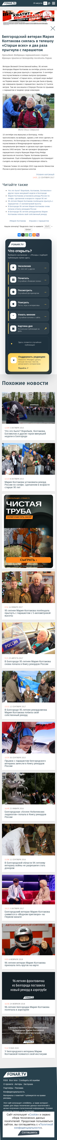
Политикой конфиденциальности (33, 1126)
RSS (5, 1080)
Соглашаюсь (29, 1132)
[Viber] (37, 234)
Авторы (18, 1084)
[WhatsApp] (26, 234)
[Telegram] (30, 234)
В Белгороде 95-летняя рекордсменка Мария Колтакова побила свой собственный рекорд (28, 213)
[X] (23, 234)
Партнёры (8, 1088)
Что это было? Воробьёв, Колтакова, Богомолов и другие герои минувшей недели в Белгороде (29, 192)
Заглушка (28, 1084)
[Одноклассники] (34, 234)
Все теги (13, 1080)
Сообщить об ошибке (29, 1080)
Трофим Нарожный (45, 174)
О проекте (8, 1084)
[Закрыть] (53, 28)
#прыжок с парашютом (39, 221)
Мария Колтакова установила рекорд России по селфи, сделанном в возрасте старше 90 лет (29, 197)
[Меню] (53, 3)
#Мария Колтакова (18, 221)
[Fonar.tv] (9, 3)
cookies (27, 1102)
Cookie (33, 1114)
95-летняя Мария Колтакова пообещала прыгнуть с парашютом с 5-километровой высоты (30, 202)
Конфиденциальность (14, 1091)
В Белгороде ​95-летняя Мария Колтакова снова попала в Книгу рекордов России (29, 207)
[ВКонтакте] (19, 234)
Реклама (19, 1088)
